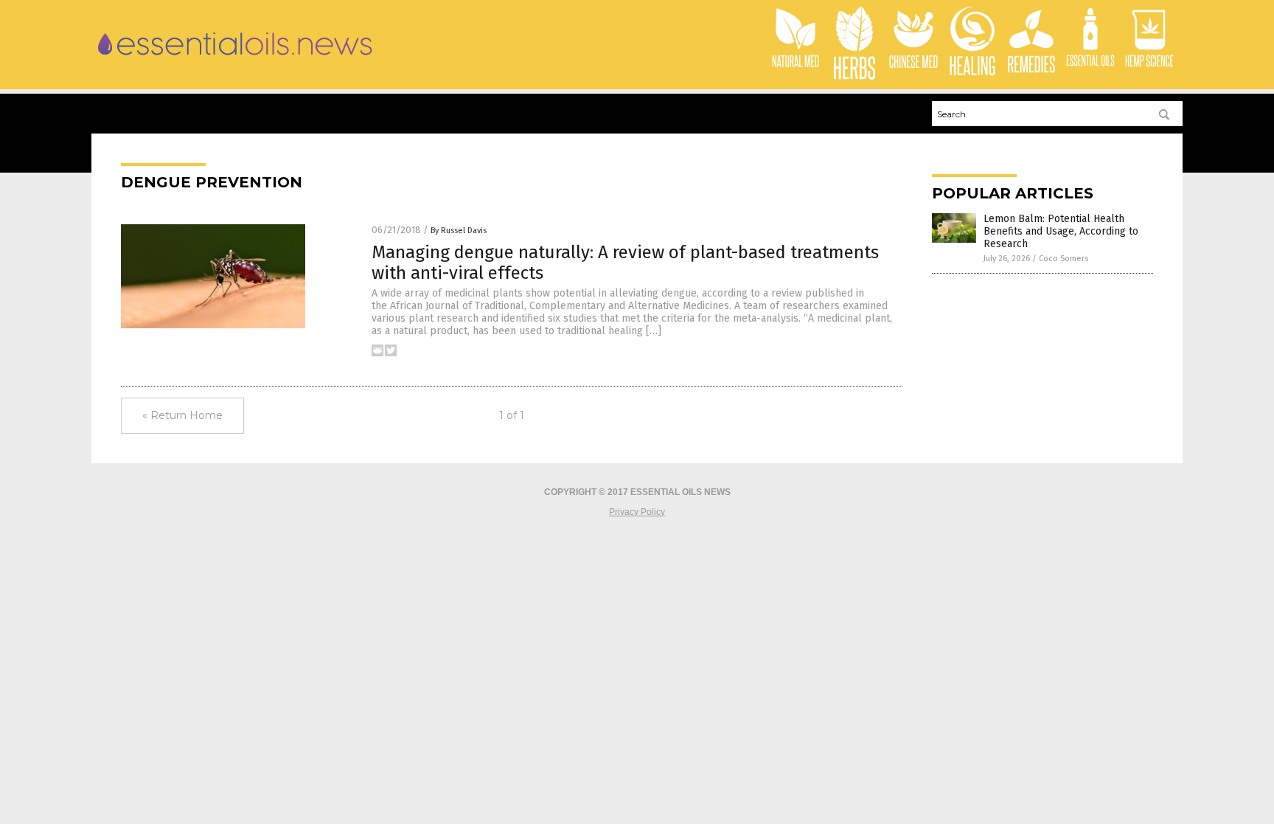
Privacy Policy (637, 512)
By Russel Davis (459, 230)
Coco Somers (1063, 258)
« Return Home (182, 415)
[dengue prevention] (235, 59)
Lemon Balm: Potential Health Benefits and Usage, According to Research (1061, 231)
